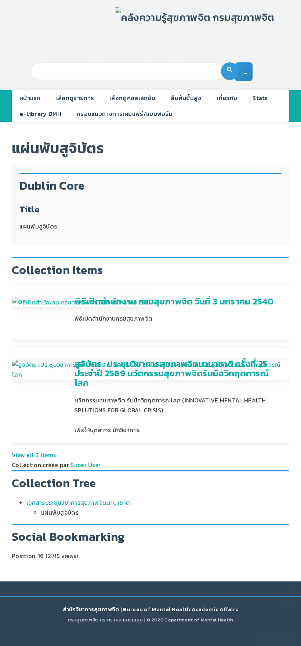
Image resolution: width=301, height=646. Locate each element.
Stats (260, 98)
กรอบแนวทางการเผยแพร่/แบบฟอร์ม (125, 113)
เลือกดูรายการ (75, 98)
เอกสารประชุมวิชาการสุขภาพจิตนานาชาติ (78, 502)
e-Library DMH (40, 113)
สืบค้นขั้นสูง (186, 98)
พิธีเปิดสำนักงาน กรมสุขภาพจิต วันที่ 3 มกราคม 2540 (174, 301)
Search (230, 71)
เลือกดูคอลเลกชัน (132, 98)
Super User (85, 464)
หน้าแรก (30, 98)
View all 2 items (34, 454)
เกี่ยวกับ (227, 98)
